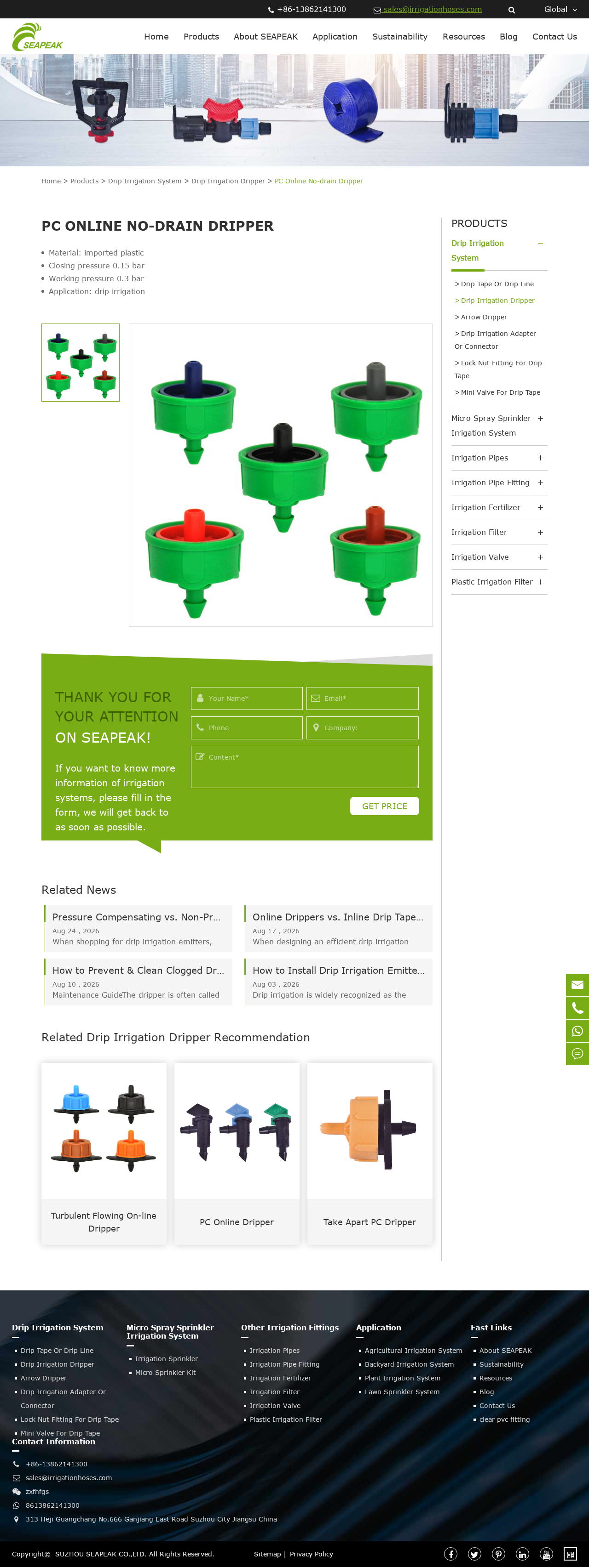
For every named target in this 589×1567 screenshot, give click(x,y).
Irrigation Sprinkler (166, 1359)
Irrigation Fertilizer (485, 507)
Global (555, 9)
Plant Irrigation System (403, 1378)
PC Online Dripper (237, 1222)
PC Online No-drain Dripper (319, 181)
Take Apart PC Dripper (369, 1222)
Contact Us (554, 36)
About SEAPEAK (266, 36)
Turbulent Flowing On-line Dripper (103, 1221)
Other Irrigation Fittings (290, 1327)
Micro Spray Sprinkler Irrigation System (491, 425)
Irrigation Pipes (479, 458)
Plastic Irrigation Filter (492, 582)
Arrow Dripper (484, 317)
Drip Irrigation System (145, 181)
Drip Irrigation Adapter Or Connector (495, 339)
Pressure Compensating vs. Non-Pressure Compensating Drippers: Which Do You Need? (138, 916)
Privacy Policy (311, 1554)
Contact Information (53, 1441)
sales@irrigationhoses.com (431, 9)
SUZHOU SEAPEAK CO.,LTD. (101, 1554)
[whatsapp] (577, 1031)
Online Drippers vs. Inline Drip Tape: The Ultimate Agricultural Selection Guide (339, 916)
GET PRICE (384, 806)
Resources (464, 36)
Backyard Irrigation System (409, 1364)
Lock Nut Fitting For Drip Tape (498, 369)
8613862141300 (53, 1505)
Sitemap (267, 1554)
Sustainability (400, 36)
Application (335, 36)
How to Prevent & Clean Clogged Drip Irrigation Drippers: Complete (138, 970)
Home (156, 36)
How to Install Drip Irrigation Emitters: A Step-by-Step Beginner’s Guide (339, 970)
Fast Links (491, 1327)
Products (201, 36)
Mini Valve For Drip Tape (500, 392)
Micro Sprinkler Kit (165, 1372)
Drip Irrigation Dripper (228, 181)
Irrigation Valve (480, 557)
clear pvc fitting (504, 1419)
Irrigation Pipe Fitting (490, 482)
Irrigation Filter (479, 532)
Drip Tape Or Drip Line (497, 284)
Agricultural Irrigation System (413, 1350)
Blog (509, 36)
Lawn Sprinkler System (402, 1392)
